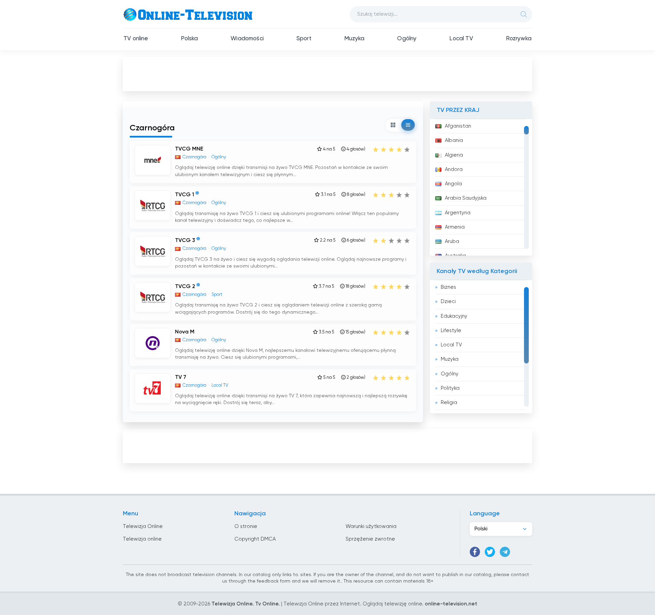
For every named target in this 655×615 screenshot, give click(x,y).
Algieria (454, 155)
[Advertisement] (327, 73)
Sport (303, 39)
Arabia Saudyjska (465, 198)
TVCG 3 (185, 241)
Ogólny (407, 39)
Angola (453, 183)
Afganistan (458, 126)
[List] (408, 125)
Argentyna (457, 212)
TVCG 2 (185, 286)
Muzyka (354, 39)
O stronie (245, 526)
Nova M (184, 332)
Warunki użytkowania (371, 526)
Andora (454, 169)
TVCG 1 (184, 195)
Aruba (452, 241)
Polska (189, 39)
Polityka (450, 388)
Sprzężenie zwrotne (370, 539)
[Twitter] (490, 552)
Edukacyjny (454, 316)
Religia (449, 402)
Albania (454, 140)
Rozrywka (519, 39)
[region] (481, 187)
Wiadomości (247, 39)
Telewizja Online (143, 526)
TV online (135, 39)
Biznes (448, 287)
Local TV (461, 39)
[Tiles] (393, 125)
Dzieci (448, 301)
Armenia (455, 227)
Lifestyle (451, 330)
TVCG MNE (189, 149)
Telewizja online (142, 539)
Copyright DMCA (255, 539)
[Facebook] (475, 552)
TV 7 (180, 377)
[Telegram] (505, 552)
